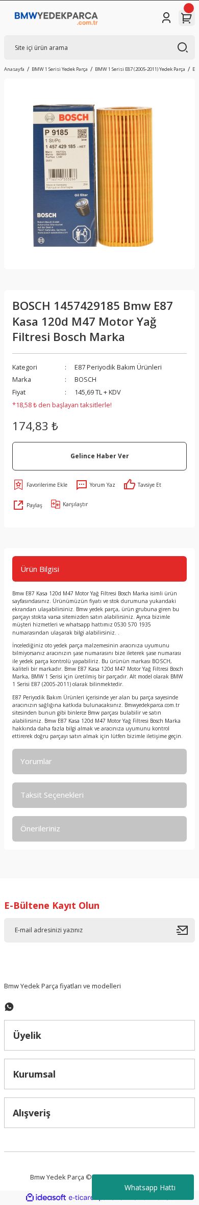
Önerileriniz (40, 828)
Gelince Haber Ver (99, 456)
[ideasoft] (46, 1197)
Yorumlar (36, 761)
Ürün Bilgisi (39, 569)
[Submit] (186, 930)
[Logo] (56, 18)
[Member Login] (166, 18)
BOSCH (85, 379)
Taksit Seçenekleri (52, 795)
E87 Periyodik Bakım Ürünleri (118, 367)
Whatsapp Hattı (150, 1187)
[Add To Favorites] (39, 485)
